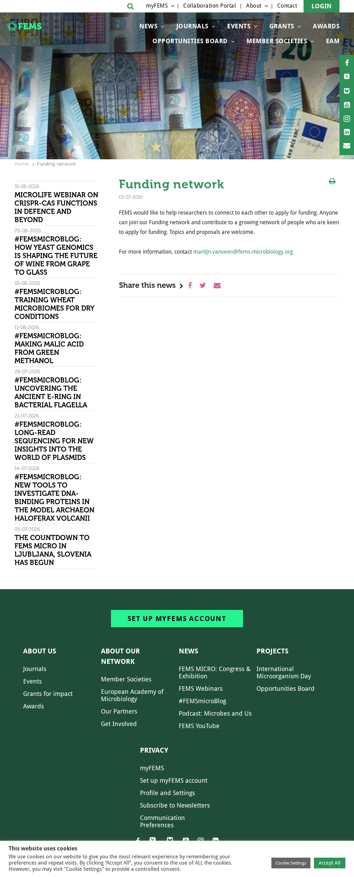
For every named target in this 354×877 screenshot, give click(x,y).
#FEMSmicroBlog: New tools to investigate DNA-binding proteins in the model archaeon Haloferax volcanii (54, 497)
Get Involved (119, 723)
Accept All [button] (330, 863)
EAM (333, 41)
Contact (287, 5)
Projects (272, 651)
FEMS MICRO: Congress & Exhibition (215, 672)
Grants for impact (48, 693)
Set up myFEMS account (177, 618)
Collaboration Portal (209, 5)
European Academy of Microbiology (132, 695)
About (254, 5)
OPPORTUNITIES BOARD (190, 41)
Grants (281, 26)
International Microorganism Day (284, 672)
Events (238, 26)
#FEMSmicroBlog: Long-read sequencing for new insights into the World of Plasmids (54, 441)
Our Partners (119, 711)
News (148, 26)
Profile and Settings (167, 792)
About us (39, 651)
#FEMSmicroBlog (202, 701)
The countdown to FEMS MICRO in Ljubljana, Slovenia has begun (53, 550)
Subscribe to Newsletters (175, 805)
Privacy (154, 750)
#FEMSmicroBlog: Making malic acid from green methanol (49, 348)
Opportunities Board (286, 688)
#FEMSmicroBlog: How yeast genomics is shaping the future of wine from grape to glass (56, 255)
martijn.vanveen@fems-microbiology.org (243, 251)
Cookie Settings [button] (291, 863)
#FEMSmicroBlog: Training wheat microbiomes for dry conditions (54, 304)
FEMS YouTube (199, 725)
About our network (120, 656)
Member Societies (276, 41)
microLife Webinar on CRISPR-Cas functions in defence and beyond (56, 207)
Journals (192, 26)
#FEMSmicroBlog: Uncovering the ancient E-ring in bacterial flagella (51, 392)
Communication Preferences (162, 821)
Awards (326, 26)
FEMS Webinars (201, 688)
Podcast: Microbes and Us (215, 713)
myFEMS (157, 5)
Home (22, 164)
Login (321, 6)
